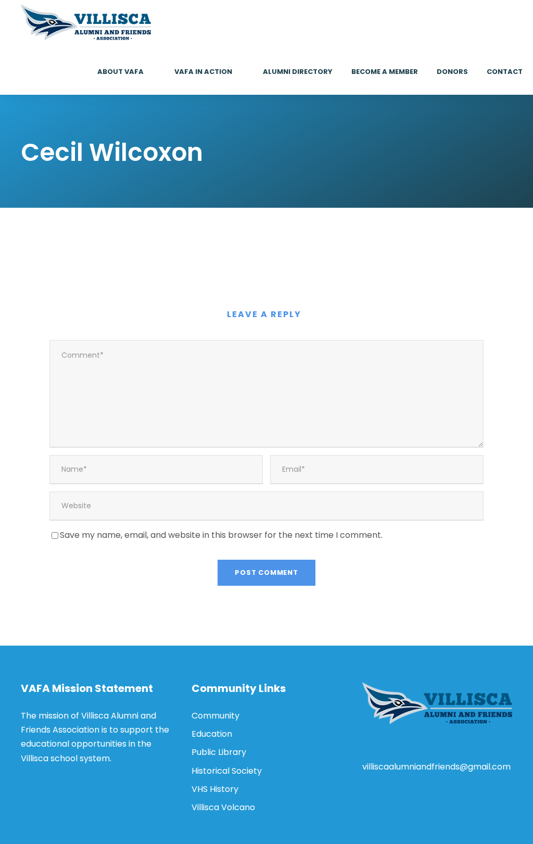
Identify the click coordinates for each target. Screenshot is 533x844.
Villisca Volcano (223, 807)
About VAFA (120, 72)
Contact (505, 72)
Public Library (219, 752)
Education (212, 734)
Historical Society (227, 771)
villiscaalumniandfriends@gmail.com (436, 767)
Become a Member (384, 72)
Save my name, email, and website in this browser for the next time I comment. (221, 535)
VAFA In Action (203, 72)
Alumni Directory (298, 72)
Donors (452, 72)
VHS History (215, 789)
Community (215, 716)
